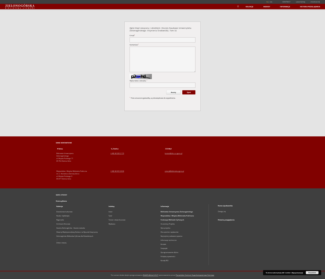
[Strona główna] (238, 6)
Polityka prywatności (168, 256)
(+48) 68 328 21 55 (117, 153)
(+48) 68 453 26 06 (117, 171)
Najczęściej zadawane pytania (171, 236)
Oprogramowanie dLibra (169, 252)
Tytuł (110, 216)
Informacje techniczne (169, 240)
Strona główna (61, 201)
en (271, 2)
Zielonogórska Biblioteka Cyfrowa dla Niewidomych (74, 236)
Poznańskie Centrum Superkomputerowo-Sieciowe (195, 275)
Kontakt (163, 244)
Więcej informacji (297, 273)
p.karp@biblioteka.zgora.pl (174, 171)
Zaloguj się (315, 2)
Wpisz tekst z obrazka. (138, 81)
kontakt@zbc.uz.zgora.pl (173, 153)
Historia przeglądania (310, 7)
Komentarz (134, 45)
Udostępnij (300, 2)
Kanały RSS (164, 260)
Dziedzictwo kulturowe (64, 212)
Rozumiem (312, 273)
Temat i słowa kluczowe (117, 220)
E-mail (132, 35)
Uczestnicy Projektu (168, 224)
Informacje (285, 7)
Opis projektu (165, 228)
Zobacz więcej (61, 243)
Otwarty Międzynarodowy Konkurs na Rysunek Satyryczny (77, 232)
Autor (111, 212)
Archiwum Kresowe (63, 224)
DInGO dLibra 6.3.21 (150, 275)
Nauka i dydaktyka (62, 216)
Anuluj (173, 92)
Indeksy (266, 7)
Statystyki (164, 248)
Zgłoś (189, 92)
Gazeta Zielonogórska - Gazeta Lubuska (70, 228)
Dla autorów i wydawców (169, 232)
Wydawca (112, 224)
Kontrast (286, 2)
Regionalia (60, 220)
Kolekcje (249, 7)
